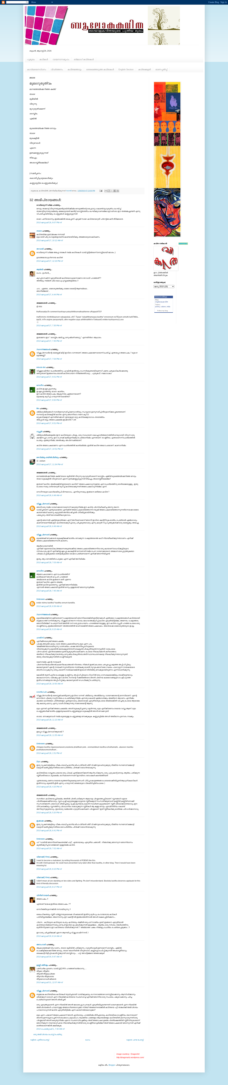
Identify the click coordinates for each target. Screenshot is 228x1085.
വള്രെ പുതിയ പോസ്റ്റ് (39, 1040)
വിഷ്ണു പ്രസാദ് (42, 504)
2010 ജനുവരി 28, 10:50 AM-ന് (49, 684)
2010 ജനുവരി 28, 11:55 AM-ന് (49, 735)
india (168, 306)
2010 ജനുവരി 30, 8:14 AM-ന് (49, 936)
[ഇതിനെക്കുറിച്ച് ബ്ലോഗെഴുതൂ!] (108, 190)
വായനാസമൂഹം (61, 59)
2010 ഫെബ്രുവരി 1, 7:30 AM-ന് (50, 1029)
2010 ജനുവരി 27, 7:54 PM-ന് (49, 359)
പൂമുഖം (31, 59)
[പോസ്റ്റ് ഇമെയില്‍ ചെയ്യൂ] (101, 191)
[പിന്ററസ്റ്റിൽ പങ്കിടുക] (117, 190)
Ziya (38, 762)
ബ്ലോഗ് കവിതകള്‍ (84, 59)
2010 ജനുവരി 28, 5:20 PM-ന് (49, 813)
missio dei (40, 367)
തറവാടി (40, 249)
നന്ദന (39, 231)
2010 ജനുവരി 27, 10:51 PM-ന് (49, 449)
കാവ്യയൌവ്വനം (36, 69)
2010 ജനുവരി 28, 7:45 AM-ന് (49, 591)
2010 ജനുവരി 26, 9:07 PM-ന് (49, 222)
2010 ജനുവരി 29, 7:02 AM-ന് (49, 848)
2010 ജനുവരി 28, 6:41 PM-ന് (49, 830)
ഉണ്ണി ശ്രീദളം (42, 965)
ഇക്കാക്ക (40, 821)
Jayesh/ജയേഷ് (43, 349)
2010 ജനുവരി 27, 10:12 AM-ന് (49, 240)
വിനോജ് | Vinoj (42, 857)
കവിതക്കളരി (144, 69)
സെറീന (40, 385)
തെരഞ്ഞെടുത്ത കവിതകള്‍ (100, 69)
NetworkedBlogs (161, 297)
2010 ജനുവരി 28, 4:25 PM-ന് (49, 787)
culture (163, 306)
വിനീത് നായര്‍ (42, 895)
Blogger (112, 1065)
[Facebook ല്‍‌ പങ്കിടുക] (114, 190)
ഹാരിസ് (40, 638)
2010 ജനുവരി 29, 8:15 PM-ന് (49, 869)
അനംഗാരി (41, 944)
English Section (126, 69)
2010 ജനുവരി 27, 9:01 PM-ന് (49, 377)
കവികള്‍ (43, 59)
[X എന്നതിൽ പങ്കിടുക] (111, 190)
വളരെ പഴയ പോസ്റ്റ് (134, 1040)
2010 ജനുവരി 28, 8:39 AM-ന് (49, 606)
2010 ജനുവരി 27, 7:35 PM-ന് (49, 325)
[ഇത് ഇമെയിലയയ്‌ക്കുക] (105, 190)
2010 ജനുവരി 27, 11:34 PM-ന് (49, 464)
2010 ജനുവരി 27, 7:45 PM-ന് (49, 341)
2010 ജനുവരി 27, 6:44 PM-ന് (49, 295)
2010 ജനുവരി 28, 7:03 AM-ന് (49, 562)
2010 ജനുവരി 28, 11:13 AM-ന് (49, 720)
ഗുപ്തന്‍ (39, 431)
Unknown (40, 599)
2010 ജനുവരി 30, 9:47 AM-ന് (49, 957)
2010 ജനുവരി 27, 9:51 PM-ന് (49, 423)
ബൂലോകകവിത (161, 302)
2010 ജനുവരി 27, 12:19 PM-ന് (49, 261)
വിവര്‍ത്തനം (57, 69)
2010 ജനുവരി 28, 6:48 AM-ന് (49, 495)
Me (37, 408)
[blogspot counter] (183, 244)
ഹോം (87, 1040)
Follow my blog (162, 311)
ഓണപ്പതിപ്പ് (161, 69)
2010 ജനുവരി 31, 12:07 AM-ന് (49, 982)
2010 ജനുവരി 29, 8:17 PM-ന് (49, 887)
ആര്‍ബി (39, 269)
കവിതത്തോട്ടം (74, 69)
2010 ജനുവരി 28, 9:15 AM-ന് (49, 629)
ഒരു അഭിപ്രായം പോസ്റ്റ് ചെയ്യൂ (47, 1034)
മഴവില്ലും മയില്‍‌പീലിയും (47, 457)
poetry (157, 306)
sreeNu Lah (41, 692)
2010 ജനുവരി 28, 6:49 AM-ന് (49, 526)
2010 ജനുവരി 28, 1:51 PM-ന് (49, 753)
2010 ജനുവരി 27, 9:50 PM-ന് (49, 400)
